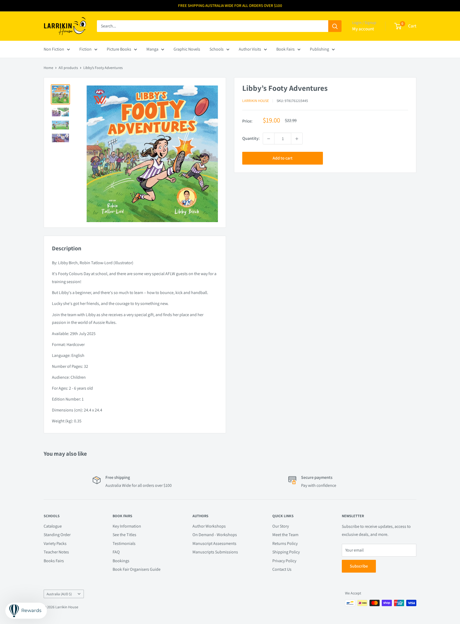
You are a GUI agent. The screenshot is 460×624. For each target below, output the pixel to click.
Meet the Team (285, 534)
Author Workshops (209, 526)
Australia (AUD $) (59, 594)
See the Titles (124, 534)
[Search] (335, 26)
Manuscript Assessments (214, 543)
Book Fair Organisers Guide (137, 569)
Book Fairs (285, 49)
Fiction (85, 49)
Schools (217, 49)
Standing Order (57, 534)
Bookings (121, 561)
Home (48, 67)
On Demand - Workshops (214, 534)
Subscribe (359, 566)
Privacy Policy (284, 561)
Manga (152, 49)
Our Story (280, 526)
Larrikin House (255, 101)
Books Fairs (54, 561)
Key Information (127, 526)
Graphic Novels (187, 49)
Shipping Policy (286, 552)
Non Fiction (54, 49)
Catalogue (53, 526)
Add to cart (283, 158)
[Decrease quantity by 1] (268, 138)
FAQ (116, 552)
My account (363, 29)
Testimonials (124, 543)
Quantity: (251, 138)
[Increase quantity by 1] (296, 138)
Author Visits (250, 49)
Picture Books (119, 49)
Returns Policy (285, 543)
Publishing (319, 49)
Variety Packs (55, 543)
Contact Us (281, 569)
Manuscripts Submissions (215, 552)
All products (68, 67)
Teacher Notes (56, 552)
